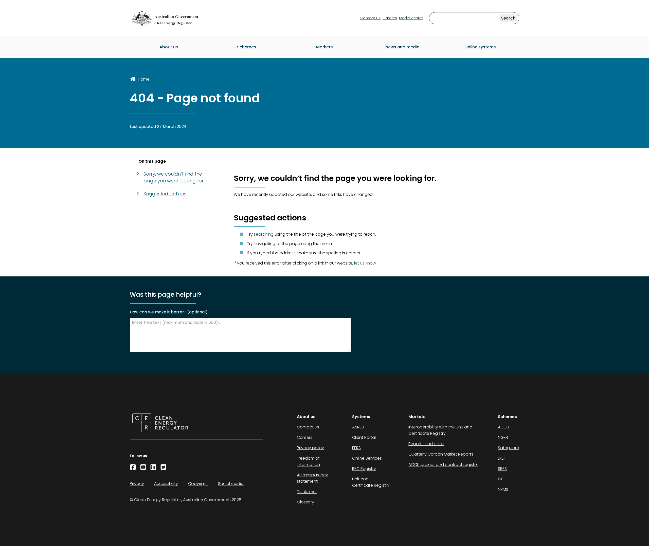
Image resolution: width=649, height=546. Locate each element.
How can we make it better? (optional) (169, 312)
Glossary (305, 502)
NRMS (503, 489)
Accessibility (166, 483)
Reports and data (426, 444)
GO (501, 479)
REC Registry (364, 469)
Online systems (480, 47)
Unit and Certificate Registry (370, 482)
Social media (231, 483)
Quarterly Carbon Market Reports (440, 454)
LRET (502, 458)
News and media (402, 47)
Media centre (411, 18)
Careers (390, 18)
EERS (356, 448)
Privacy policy (310, 448)
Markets (324, 47)
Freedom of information (308, 461)
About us (168, 47)
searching (264, 234)
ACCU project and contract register (443, 464)
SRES (502, 469)
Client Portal (364, 437)
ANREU (358, 427)
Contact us (370, 18)
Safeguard (508, 448)
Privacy (137, 483)
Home (144, 79)
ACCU (503, 427)
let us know (365, 263)
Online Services (367, 458)
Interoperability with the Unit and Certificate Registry (440, 430)
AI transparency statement (312, 478)
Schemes (246, 47)
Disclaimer (307, 492)
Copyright (198, 483)
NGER (503, 437)
